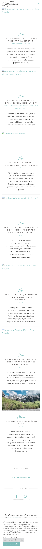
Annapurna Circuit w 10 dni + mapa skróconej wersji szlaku (21, 361)
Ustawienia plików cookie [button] (13, 540)
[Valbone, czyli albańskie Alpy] (21, 400)
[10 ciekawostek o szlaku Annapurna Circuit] (21, 18)
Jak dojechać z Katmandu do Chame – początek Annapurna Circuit (21, 230)
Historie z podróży (19, 105)
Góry (27, 44)
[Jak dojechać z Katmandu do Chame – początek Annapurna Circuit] (21, 207)
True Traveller (13, 518)
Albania (21, 417)
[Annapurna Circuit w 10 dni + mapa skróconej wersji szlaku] (21, 339)
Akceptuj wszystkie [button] (12, 544)
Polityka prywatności (21, 477)
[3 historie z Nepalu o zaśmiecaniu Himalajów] (21, 80)
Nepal (21, 34)
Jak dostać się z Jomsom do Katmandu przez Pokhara (21, 297)
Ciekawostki (18, 44)
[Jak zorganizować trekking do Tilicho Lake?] (21, 142)
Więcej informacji (10, 537)
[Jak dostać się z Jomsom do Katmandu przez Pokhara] (21, 274)
